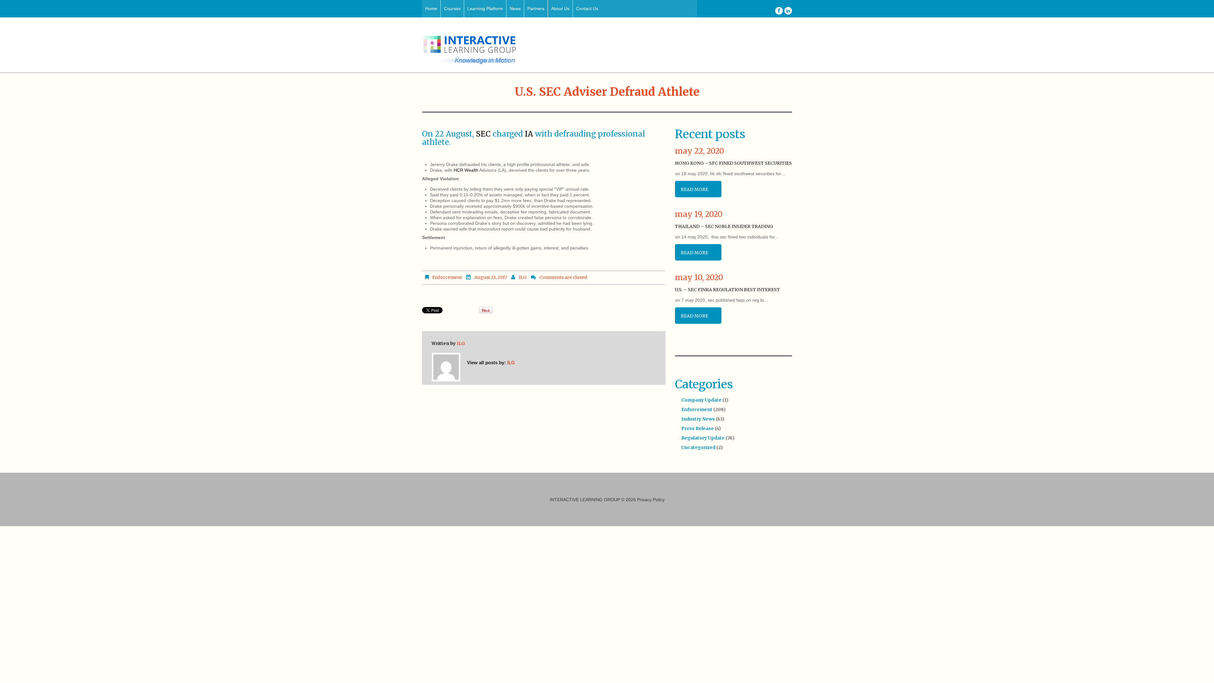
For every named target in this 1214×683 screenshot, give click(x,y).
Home (431, 8)
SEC (483, 134)
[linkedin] (788, 11)
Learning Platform (485, 8)
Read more (694, 189)
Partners (535, 8)
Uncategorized (698, 447)
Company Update (701, 400)
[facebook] (779, 11)
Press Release (697, 428)
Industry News (698, 419)
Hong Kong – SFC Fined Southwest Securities (733, 163)
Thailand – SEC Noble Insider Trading (724, 226)
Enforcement (447, 277)
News (515, 8)
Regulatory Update (703, 438)
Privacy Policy (651, 499)
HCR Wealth (466, 170)
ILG (523, 277)
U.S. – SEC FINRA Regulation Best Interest (727, 289)
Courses (452, 8)
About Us (560, 8)
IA (529, 134)
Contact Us (587, 8)
